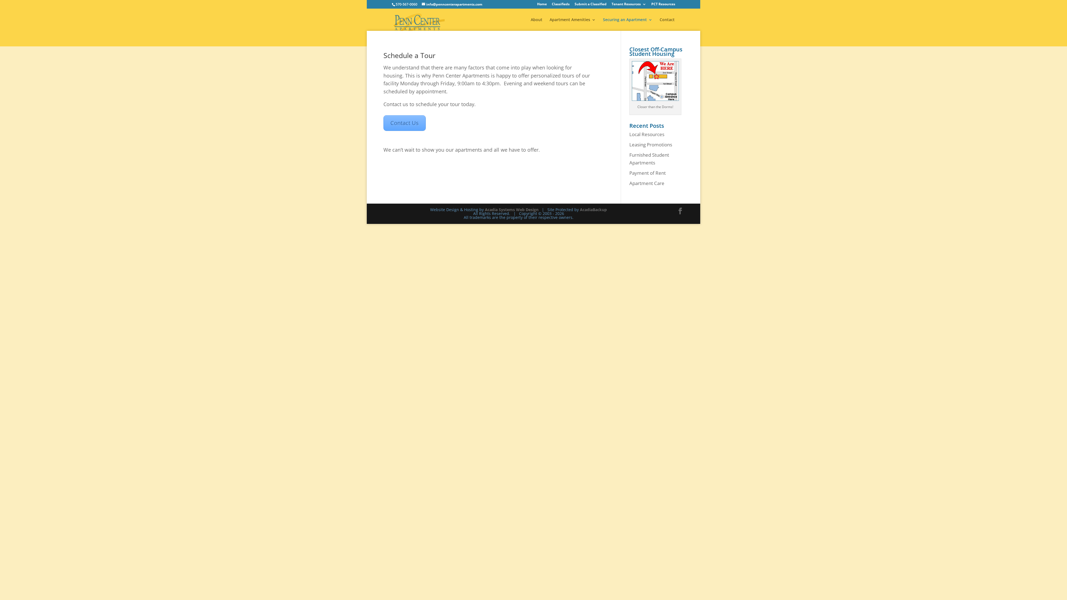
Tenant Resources (626, 4)
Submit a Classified (591, 4)
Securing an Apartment (625, 20)
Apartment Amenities (570, 20)
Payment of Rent (647, 173)
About (536, 20)
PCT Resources (663, 4)
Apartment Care (646, 183)
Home (542, 4)
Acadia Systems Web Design (512, 209)
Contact (667, 20)
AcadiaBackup (593, 209)
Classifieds (561, 4)
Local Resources (646, 134)
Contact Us (404, 123)
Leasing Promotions (650, 144)
